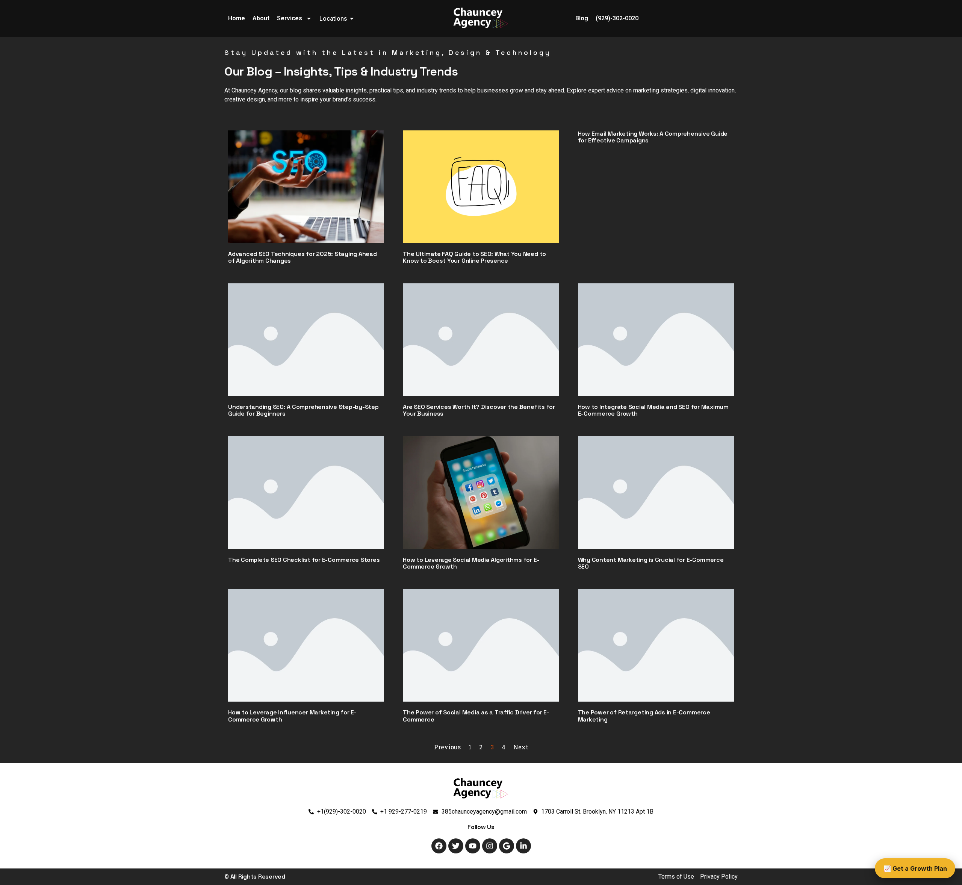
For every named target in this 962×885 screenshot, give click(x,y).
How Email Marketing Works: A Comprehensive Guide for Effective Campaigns (653, 137)
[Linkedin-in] (523, 845)
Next (520, 747)
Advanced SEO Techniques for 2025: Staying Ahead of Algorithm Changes (302, 257)
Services (289, 18)
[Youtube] (472, 845)
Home (236, 18)
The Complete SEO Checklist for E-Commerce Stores (304, 560)
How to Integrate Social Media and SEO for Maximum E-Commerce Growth (653, 410)
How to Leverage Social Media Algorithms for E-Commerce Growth (471, 563)
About (261, 18)
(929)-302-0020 (617, 18)
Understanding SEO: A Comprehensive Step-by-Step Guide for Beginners (303, 410)
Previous (447, 747)
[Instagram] (489, 845)
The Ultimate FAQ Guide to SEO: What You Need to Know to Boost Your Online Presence (474, 257)
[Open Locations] (352, 18)
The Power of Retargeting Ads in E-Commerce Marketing (644, 715)
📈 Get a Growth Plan (915, 868)
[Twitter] (455, 845)
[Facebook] (438, 845)
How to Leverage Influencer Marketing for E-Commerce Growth (292, 715)
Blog (581, 18)
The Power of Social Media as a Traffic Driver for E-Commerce (476, 715)
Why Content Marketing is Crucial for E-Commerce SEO (651, 563)
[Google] (506, 845)
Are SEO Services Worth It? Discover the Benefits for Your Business (479, 410)
